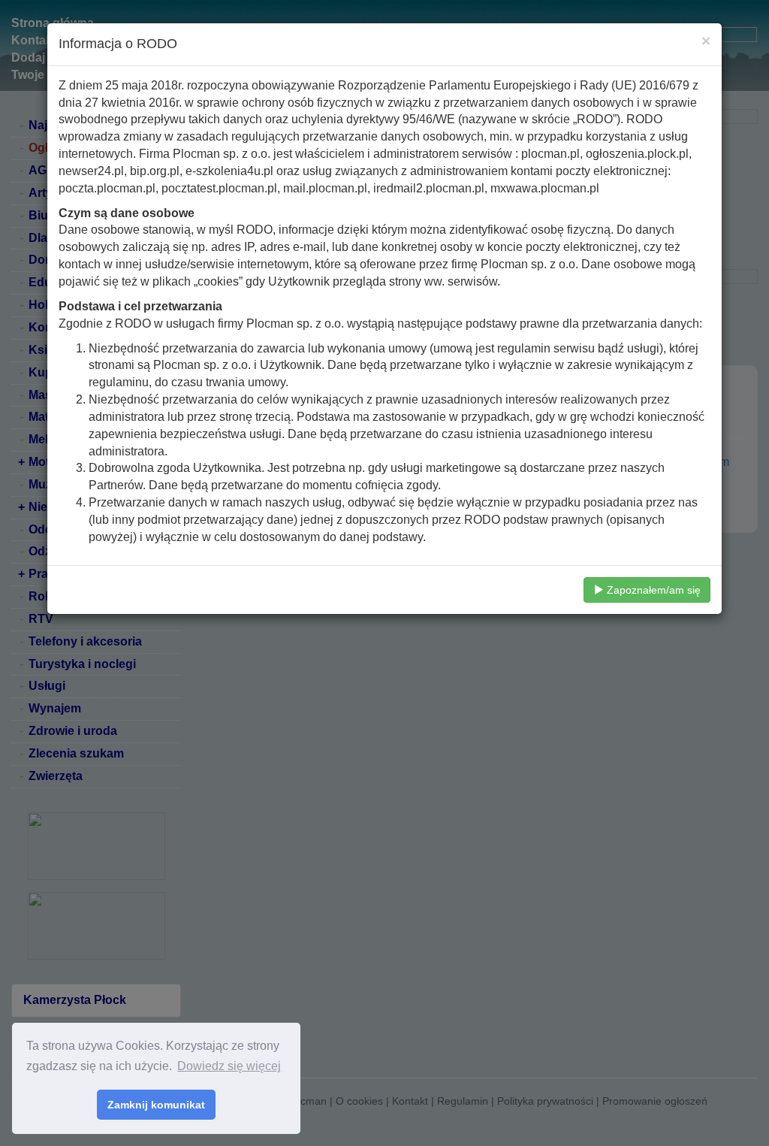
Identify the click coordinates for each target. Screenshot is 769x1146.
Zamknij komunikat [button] (156, 1105)
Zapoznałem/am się (652, 590)
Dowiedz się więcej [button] (229, 1066)
